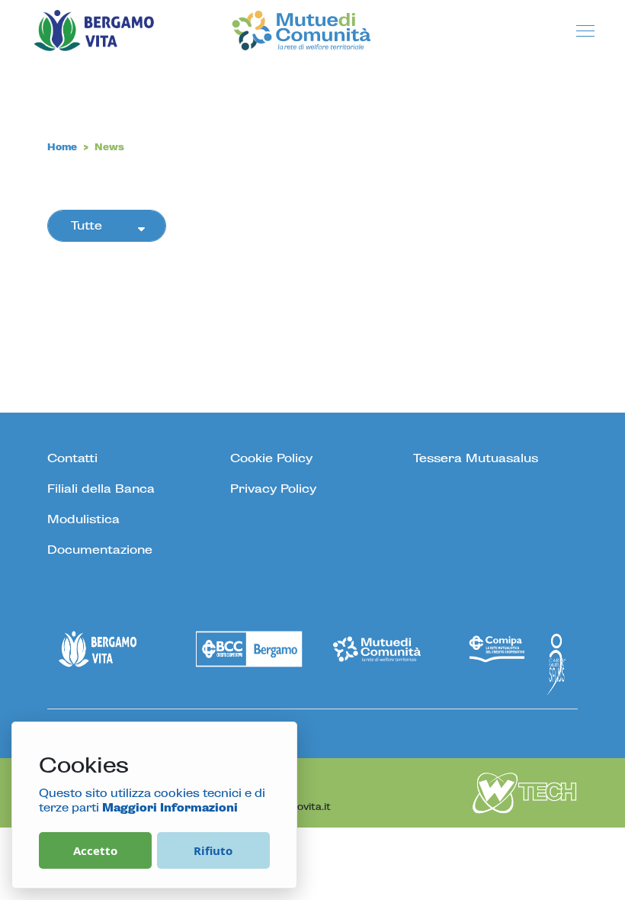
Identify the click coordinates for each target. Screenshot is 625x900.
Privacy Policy (273, 489)
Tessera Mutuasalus (475, 458)
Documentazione (99, 550)
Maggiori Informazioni (170, 808)
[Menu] (585, 32)
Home (62, 148)
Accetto (95, 850)
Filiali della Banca (101, 489)
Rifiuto (213, 850)
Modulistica (83, 519)
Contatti (72, 458)
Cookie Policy (271, 458)
